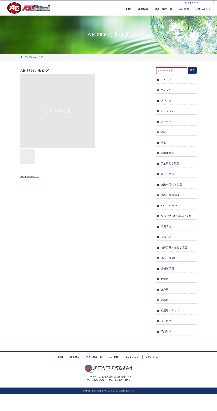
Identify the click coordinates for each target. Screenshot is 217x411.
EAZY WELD (169, 205)
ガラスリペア (169, 174)
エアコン (166, 79)
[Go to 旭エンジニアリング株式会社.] (21, 57)
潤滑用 (165, 279)
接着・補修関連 (170, 195)
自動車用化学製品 (171, 184)
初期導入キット (170, 310)
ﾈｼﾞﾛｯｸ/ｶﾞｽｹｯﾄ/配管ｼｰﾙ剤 (176, 216)
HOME (129, 9)
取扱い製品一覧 (164, 9)
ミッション (167, 111)
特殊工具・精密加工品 (174, 247)
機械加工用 (167, 268)
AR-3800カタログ (29, 176)
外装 (163, 142)
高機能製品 (167, 153)
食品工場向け (169, 258)
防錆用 (165, 300)
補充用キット (169, 321)
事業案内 (143, 9)
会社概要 (184, 9)
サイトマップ (132, 357)
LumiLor (166, 237)
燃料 (163, 132)
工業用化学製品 (170, 163)
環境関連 (166, 226)
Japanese (192, 2)
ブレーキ (166, 121)
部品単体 (166, 331)
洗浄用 (165, 289)
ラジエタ (166, 100)
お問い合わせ (203, 9)
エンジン (166, 90)
